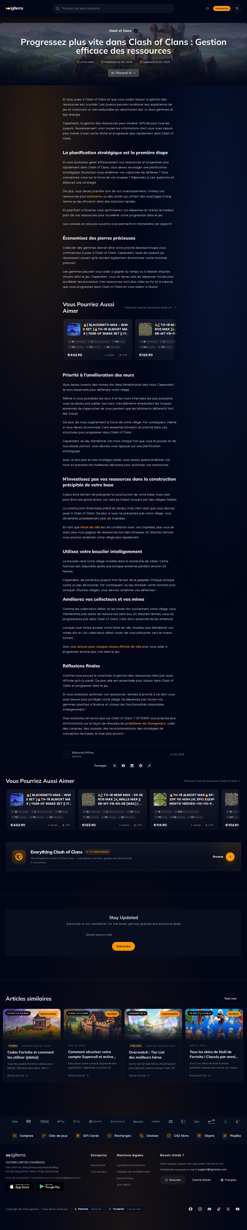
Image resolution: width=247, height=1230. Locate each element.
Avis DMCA (124, 1184)
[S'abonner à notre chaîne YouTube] (237, 1209)
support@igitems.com (212, 1169)
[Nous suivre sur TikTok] (218, 1209)
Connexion (221, 8)
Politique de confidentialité (133, 1171)
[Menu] (237, 8)
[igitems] (14, 8)
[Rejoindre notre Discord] (209, 1209)
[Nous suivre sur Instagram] (200, 1209)
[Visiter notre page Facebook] (190, 1209)
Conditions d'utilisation (131, 1165)
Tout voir (230, 998)
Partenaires (98, 1165)
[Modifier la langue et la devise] (207, 8)
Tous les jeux (99, 1171)
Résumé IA (123, 73)
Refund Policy (125, 1178)
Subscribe (123, 946)
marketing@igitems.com (67, 1177)
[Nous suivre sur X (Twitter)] (228, 1209)
